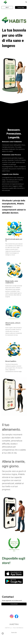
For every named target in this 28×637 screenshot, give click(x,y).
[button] (2, 2)
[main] (14, 40)
